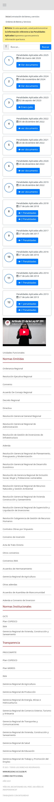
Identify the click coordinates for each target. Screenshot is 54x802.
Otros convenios (11, 552)
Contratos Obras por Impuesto (18, 529)
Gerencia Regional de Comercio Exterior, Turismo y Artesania (27, 712)
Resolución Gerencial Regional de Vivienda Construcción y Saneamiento (24, 498)
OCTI (5, 616)
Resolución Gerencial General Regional (22, 416)
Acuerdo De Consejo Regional (17, 392)
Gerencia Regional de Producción (19, 691)
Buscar (45, 47)
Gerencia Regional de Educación (18, 750)
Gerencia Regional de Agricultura (19, 576)
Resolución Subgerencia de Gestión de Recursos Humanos (26, 520)
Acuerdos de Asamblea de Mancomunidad (24, 592)
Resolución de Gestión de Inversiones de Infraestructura (23, 436)
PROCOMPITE (9, 652)
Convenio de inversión (14, 536)
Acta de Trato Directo (13, 544)
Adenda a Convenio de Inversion (19, 600)
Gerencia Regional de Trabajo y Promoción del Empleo (26, 760)
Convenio (7, 384)
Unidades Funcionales (13, 352)
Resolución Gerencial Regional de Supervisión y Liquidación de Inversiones (26, 509)
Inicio (8, 16)
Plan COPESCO (10, 621)
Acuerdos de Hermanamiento (17, 568)
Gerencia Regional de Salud (16, 743)
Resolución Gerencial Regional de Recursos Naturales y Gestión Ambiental (24, 487)
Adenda (6, 445)
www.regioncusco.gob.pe (15, 771)
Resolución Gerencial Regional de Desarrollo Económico (25, 466)
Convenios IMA (10, 560)
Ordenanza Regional (13, 368)
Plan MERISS (9, 668)
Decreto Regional (11, 400)
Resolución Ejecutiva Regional (17, 376)
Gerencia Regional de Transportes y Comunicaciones (20, 723)
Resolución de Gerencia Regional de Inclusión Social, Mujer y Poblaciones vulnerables (25, 476)
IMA (5, 626)
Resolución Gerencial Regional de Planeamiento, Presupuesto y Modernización (27, 455)
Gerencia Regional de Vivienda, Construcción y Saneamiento (26, 633)
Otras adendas (10, 584)
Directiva (7, 408)
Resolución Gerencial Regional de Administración (19, 425)
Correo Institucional (13, 776)
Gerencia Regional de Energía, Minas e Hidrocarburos (22, 701)
